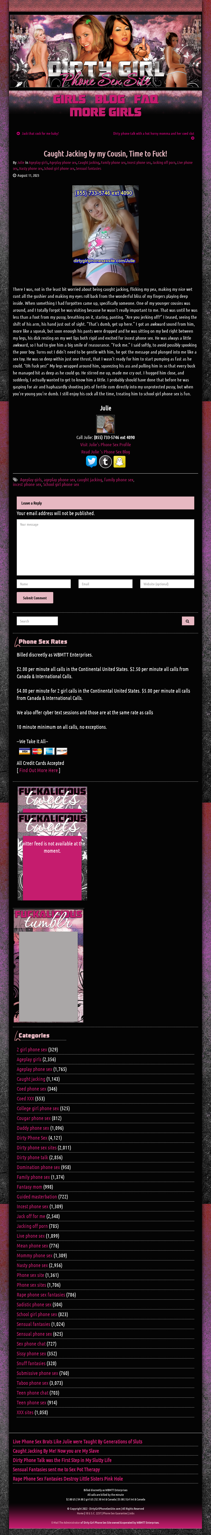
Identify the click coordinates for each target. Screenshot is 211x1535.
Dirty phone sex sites (37, 1147)
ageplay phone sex (59, 479)
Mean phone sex (32, 1245)
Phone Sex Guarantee (115, 1513)
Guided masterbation (37, 1196)
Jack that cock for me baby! (40, 133)
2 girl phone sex (32, 1049)
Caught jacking (88, 162)
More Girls (106, 112)
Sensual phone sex (34, 1334)
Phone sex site (30, 1275)
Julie (20, 162)
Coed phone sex (31, 1088)
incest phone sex (27, 484)
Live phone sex (31, 1236)
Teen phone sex (31, 1402)
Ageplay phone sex (62, 162)
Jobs (131, 1513)
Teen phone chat (32, 1392)
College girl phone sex (38, 1108)
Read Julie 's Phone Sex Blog (105, 451)
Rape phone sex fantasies (41, 1294)
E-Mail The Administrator (65, 1522)
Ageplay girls (38, 162)
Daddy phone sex (33, 1128)
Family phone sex (113, 162)
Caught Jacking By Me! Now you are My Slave (56, 1451)
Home (80, 1513)
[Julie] (105, 424)
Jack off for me (31, 1216)
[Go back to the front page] (105, 51)
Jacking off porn (163, 162)
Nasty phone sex (30, 168)
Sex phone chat (31, 1343)
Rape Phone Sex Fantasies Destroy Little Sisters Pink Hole (68, 1478)
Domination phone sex (38, 1167)
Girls (69, 99)
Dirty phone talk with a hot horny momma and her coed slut (153, 133)
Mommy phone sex (34, 1255)
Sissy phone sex (31, 1353)
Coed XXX (25, 1098)
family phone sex (118, 479)
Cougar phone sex (34, 1118)
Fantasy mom (29, 1187)
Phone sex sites (31, 1285)
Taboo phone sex (32, 1383)
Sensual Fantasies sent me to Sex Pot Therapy (56, 1469)
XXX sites (25, 1412)
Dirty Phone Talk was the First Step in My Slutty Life (62, 1460)
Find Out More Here (38, 770)
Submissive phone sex (37, 1373)
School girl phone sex (59, 168)
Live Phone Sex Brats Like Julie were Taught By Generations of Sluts (77, 1441)
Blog (110, 99)
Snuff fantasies (31, 1363)
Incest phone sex (139, 162)
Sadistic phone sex (34, 1304)
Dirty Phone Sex (32, 1137)
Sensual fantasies (88, 168)
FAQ (146, 99)
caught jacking (89, 479)
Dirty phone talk (32, 1157)
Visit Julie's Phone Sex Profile (105, 444)
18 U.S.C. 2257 (93, 1513)
